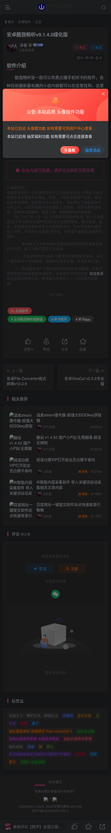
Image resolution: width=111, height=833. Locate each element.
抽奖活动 (92, 150)
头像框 (69, 150)
